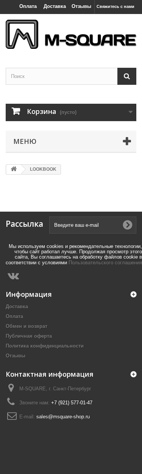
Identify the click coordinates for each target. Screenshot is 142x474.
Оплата (28, 6)
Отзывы (81, 6)
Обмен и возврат (26, 326)
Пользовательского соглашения (105, 262)
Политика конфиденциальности (45, 346)
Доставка (55, 6)
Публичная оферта (29, 336)
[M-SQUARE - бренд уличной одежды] (71, 34)
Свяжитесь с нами (115, 6)
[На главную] (13, 169)
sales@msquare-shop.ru (63, 416)
